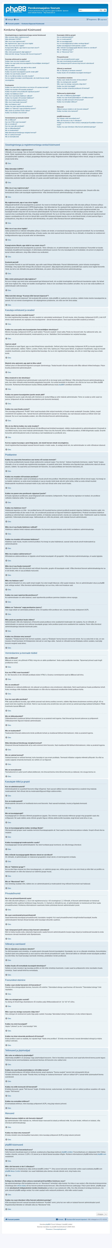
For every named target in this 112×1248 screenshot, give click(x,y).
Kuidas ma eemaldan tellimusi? (67, 102)
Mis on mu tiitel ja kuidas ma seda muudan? (19, 76)
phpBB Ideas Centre (12, 1171)
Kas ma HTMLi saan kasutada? (15, 122)
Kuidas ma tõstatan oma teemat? (16, 112)
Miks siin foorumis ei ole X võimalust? (69, 120)
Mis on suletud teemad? (13, 134)
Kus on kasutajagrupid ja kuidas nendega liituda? (73, 43)
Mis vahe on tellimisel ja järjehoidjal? (68, 95)
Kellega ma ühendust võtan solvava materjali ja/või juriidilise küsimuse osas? (80, 123)
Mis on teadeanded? (12, 130)
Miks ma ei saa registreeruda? (15, 41)
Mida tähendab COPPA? (13, 39)
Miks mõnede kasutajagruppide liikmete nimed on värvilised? (77, 48)
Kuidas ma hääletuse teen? (14, 94)
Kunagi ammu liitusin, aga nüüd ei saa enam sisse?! (22, 48)
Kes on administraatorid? (65, 37)
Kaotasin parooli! (10, 50)
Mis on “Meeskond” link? (65, 52)
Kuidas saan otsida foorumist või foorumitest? (72, 80)
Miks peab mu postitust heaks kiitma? (17, 110)
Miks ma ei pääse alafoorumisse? (16, 100)
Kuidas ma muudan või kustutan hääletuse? (19, 98)
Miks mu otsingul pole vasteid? (67, 82)
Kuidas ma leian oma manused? (67, 111)
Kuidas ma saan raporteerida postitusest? (19, 106)
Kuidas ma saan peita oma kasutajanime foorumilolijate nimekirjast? (27, 63)
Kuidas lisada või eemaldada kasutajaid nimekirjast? (74, 73)
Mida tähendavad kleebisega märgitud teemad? (20, 132)
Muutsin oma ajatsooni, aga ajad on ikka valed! (20, 67)
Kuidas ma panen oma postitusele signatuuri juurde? (22, 91)
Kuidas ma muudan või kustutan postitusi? (19, 89)
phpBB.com (102, 1154)
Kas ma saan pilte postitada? (14, 126)
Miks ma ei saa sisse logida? (14, 45)
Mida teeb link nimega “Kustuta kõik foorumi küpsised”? (23, 54)
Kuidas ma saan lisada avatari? (15, 74)
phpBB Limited (67, 1152)
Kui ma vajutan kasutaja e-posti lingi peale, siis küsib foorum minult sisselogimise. (27, 79)
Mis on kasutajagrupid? (64, 41)
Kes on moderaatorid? (64, 39)
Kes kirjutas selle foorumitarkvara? (68, 118)
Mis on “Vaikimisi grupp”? (65, 50)
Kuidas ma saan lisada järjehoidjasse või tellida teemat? (75, 97)
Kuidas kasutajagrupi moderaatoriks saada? (71, 45)
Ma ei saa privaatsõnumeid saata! (68, 59)
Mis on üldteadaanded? (12, 128)
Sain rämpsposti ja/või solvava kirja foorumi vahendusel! (75, 63)
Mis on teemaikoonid (12, 136)
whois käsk (21, 1186)
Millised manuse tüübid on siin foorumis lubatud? (73, 109)
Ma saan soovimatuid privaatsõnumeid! (70, 61)
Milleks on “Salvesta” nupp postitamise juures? (20, 108)
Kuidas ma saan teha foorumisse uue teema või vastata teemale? (26, 87)
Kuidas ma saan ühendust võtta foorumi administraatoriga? (76, 127)
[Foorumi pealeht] (16, 9)
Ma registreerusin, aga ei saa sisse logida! (19, 43)
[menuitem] (16, 19)
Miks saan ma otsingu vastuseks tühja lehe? (71, 84)
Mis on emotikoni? (11, 124)
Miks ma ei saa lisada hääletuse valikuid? (18, 96)
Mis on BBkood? (10, 120)
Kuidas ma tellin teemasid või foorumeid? (70, 100)
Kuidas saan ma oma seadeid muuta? (17, 61)
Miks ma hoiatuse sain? (13, 104)
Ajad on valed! (9, 65)
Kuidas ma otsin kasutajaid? (66, 86)
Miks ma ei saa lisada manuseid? (16, 102)
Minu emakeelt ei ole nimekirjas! (15, 70)
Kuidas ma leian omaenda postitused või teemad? (73, 88)
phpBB (61, 385)
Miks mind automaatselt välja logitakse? (18, 52)
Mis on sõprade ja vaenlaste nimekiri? (69, 70)
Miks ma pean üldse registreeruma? (17, 37)
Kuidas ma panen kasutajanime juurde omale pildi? (21, 72)
